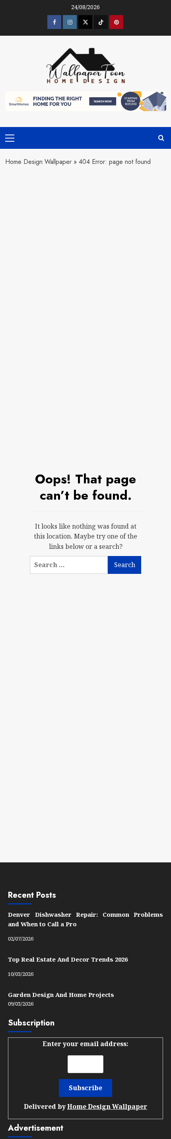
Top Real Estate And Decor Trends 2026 (68, 959)
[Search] (161, 138)
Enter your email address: (85, 1075)
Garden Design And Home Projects (61, 995)
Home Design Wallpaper (38, 161)
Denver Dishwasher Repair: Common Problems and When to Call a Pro (85, 919)
